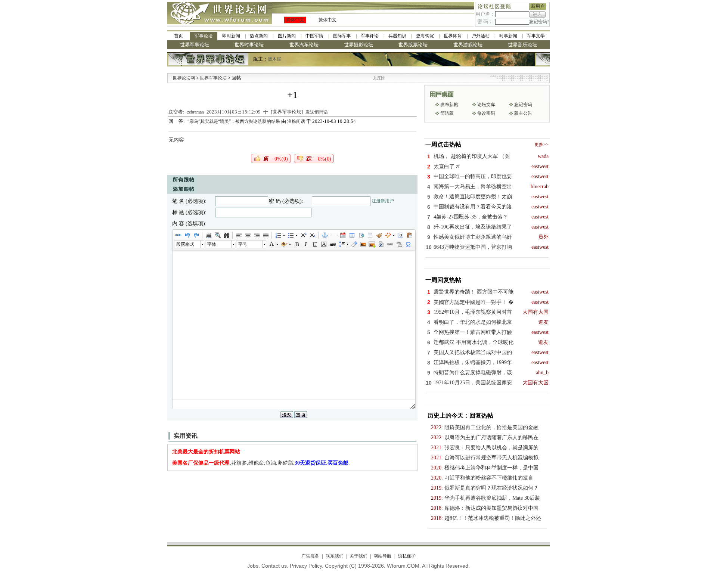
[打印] (208, 235)
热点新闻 (259, 35)
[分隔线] (333, 235)
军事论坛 (203, 35)
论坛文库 (486, 104)
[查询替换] (226, 235)
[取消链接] (399, 244)
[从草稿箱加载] (409, 235)
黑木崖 (274, 59)
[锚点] (324, 235)
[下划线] (314, 244)
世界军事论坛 (194, 44)
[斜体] (305, 244)
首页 (178, 35)
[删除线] (332, 244)
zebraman (195, 112)
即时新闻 (231, 35)
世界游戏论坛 (467, 44)
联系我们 (334, 556)
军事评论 (370, 35)
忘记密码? (539, 21)
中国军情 (314, 35)
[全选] (400, 235)
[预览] (217, 235)
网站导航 (382, 556)
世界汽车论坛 (304, 44)
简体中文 (295, 19)
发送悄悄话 (316, 112)
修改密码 (486, 113)
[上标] (303, 235)
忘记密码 (523, 104)
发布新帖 (449, 104)
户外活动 (481, 35)
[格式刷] (378, 235)
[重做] (196, 235)
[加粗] (296, 244)
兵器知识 (397, 35)
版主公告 (523, 113)
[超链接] (390, 244)
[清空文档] (369, 235)
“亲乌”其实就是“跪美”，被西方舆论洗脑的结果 (234, 121)
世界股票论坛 (413, 44)
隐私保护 (406, 556)
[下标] (312, 235)
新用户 (537, 6)
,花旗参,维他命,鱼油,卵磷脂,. (261, 463)
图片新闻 (287, 35)
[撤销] (187, 235)
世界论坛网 (184, 78)
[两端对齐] (265, 235)
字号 (242, 244)
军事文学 (536, 35)
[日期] (342, 235)
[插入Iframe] (360, 235)
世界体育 (453, 35)
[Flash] (381, 244)
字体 (211, 244)
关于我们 (358, 556)
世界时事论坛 (249, 44)
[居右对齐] (256, 235)
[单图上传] (363, 244)
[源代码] (178, 235)
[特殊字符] (408, 244)
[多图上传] (372, 244)
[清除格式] (354, 244)
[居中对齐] (247, 235)
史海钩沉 (425, 35)
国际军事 (342, 35)
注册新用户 (383, 201)
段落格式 (185, 244)
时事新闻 (508, 35)
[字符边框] (323, 244)
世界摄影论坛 (358, 44)
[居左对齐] (238, 235)
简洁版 (447, 113)
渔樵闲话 (296, 121)
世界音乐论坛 (522, 44)
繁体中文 (327, 19)
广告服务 (310, 556)
